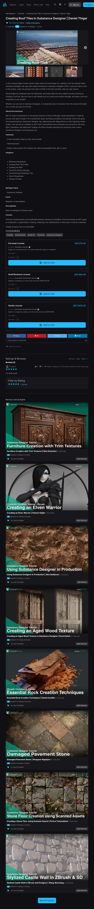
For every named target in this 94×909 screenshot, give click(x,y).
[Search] (55, 4)
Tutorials (11, 27)
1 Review (24, 384)
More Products (47, 900)
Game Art (31, 235)
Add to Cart (49, 262)
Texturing (40, 235)
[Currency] (65, 4)
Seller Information (33, 23)
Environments (20, 235)
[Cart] (60, 4)
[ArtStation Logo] (5, 4)
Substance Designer (54, 235)
